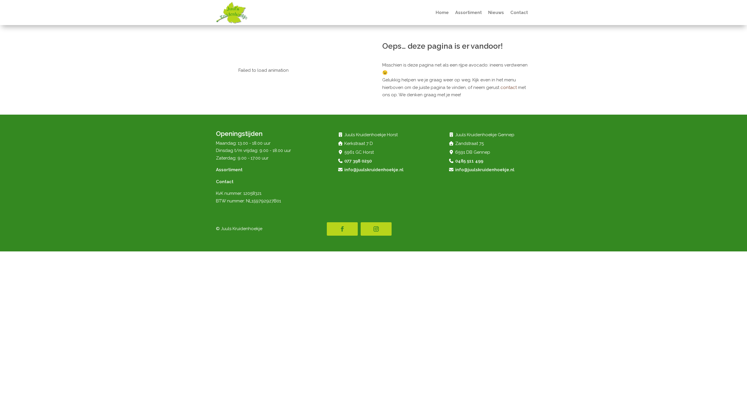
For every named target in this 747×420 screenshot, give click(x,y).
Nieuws (496, 12)
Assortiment (468, 12)
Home (442, 12)
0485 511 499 (469, 161)
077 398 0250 (358, 161)
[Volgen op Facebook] (342, 229)
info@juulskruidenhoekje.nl (374, 169)
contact (508, 87)
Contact (519, 12)
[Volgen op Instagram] (376, 229)
